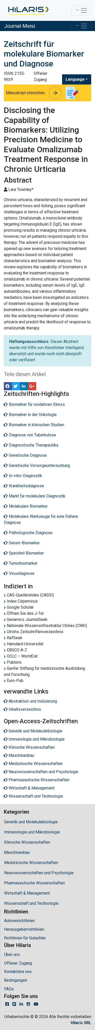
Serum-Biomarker (24, 542)
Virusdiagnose (21, 573)
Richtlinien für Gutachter (25, 938)
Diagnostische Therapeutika (33, 445)
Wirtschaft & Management (27, 893)
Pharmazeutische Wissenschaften (34, 883)
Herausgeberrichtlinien (24, 929)
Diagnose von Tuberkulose (32, 435)
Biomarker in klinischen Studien (36, 424)
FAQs (9, 988)
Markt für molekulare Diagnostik (36, 496)
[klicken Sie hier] (28, 10)
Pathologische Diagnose (30, 532)
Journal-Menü (19, 26)
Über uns (12, 954)
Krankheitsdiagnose (26, 485)
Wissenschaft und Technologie (31, 903)
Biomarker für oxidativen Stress (36, 404)
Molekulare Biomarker (28, 506)
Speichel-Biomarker (26, 553)
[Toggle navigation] (81, 10)
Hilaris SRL (81, 1022)
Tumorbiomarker (22, 563)
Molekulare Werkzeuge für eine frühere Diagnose (41, 519)
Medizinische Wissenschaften (31, 862)
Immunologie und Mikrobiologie (32, 832)
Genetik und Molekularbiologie (31, 821)
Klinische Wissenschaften (27, 842)
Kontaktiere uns (18, 971)
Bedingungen (15, 980)
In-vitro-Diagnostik (25, 475)
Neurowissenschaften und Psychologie (39, 872)
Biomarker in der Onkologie (32, 414)
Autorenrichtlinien (19, 920)
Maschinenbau (17, 852)
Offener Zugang (18, 963)
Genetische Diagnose (27, 455)
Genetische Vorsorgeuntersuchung (39, 465)
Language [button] (75, 79)
